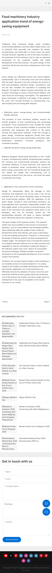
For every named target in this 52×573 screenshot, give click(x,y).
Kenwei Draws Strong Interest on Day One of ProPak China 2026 (34, 381)
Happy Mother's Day (27, 397)
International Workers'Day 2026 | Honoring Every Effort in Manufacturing (32, 439)
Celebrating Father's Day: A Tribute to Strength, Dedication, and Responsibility (34, 324)
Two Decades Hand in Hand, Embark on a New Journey (34, 366)
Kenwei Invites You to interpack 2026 (34, 426)
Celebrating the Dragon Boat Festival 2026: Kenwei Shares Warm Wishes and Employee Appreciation (34, 344)
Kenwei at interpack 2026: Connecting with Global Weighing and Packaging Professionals (34, 407)
